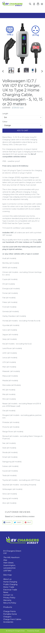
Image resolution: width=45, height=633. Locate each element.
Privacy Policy (9, 598)
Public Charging (10, 584)
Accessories (8, 622)
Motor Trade (8, 587)
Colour (4, 122)
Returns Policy (9, 603)
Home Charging (10, 582)
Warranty (7, 600)
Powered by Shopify (33, 631)
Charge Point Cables (12, 619)
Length (5, 114)
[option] (11, 70)
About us (7, 579)
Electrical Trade (10, 590)
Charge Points (9, 611)
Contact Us (8, 595)
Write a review (28, 516)
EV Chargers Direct (19, 631)
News (5, 592)
